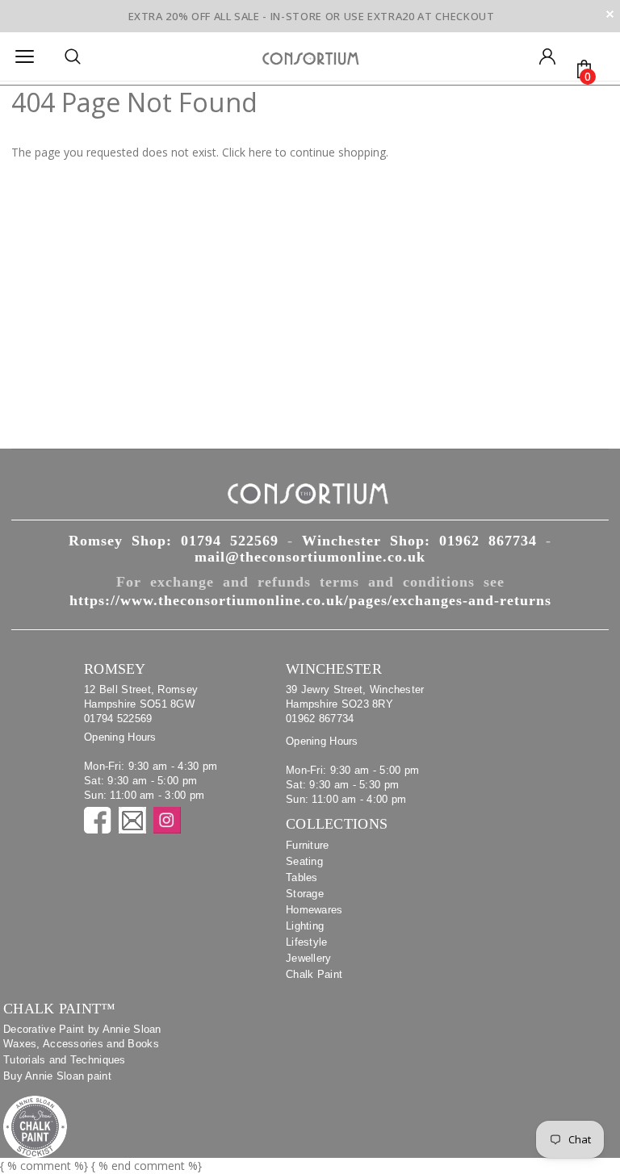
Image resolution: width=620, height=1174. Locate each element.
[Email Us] (132, 820)
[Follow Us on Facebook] (97, 820)
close (610, 14)
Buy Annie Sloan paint (57, 1076)
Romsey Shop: (174, 541)
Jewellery (309, 958)
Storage (305, 894)
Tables (302, 877)
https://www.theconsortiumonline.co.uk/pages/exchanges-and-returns (310, 600)
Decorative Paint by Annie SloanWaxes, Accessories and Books (82, 1036)
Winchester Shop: (419, 541)
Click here (248, 152)
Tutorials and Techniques (64, 1060)
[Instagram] (167, 820)
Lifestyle (307, 942)
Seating (304, 861)
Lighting (305, 926)
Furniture (307, 845)
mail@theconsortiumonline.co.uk (310, 557)
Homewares (314, 910)
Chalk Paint (314, 974)
